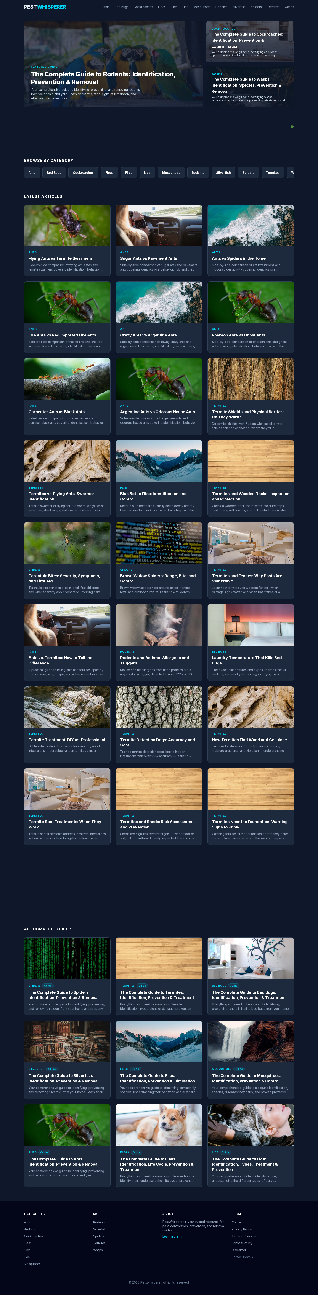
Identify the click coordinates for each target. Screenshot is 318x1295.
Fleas (162, 7)
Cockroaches (143, 7)
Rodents (221, 7)
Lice (185, 7)
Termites (273, 7)
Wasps (289, 7)
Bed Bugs (121, 7)
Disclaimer (239, 1250)
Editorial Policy (242, 1243)
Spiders (256, 7)
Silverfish (239, 7)
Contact (237, 1222)
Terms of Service (244, 1236)
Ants (106, 7)
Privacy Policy (242, 1229)
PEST (45, 7)
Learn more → (172, 1236)
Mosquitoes (202, 7)
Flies (174, 7)
